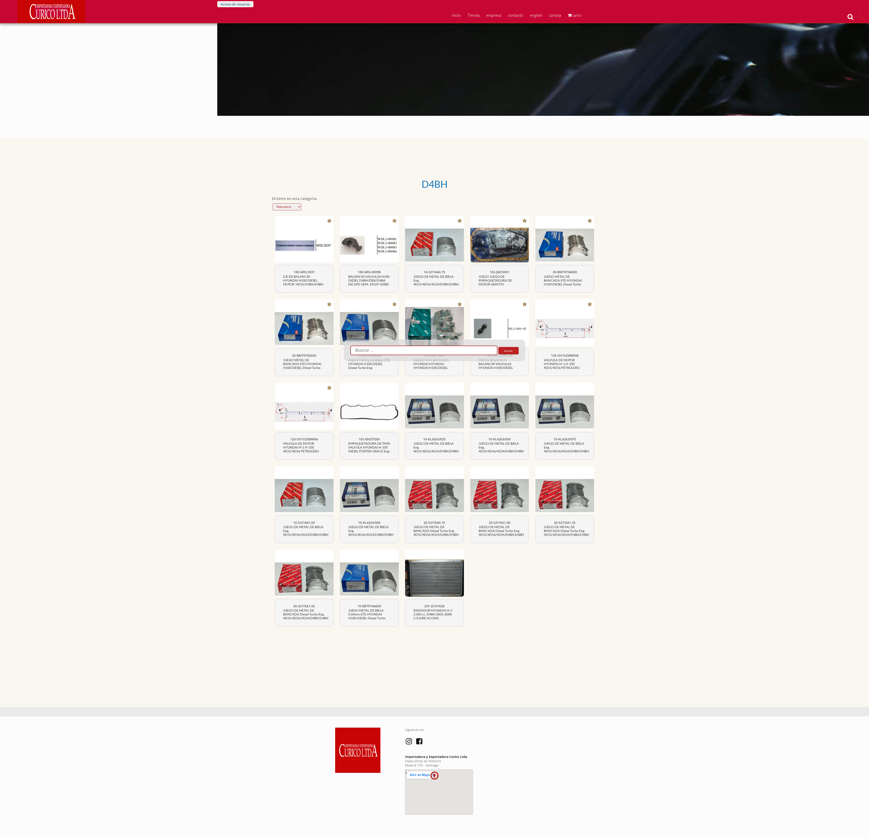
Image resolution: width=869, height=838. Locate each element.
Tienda (474, 15)
